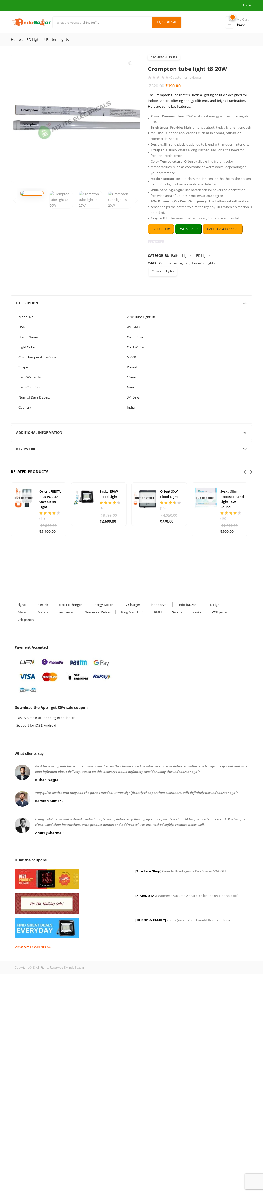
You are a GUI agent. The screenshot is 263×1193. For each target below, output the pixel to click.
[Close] (200, 563)
